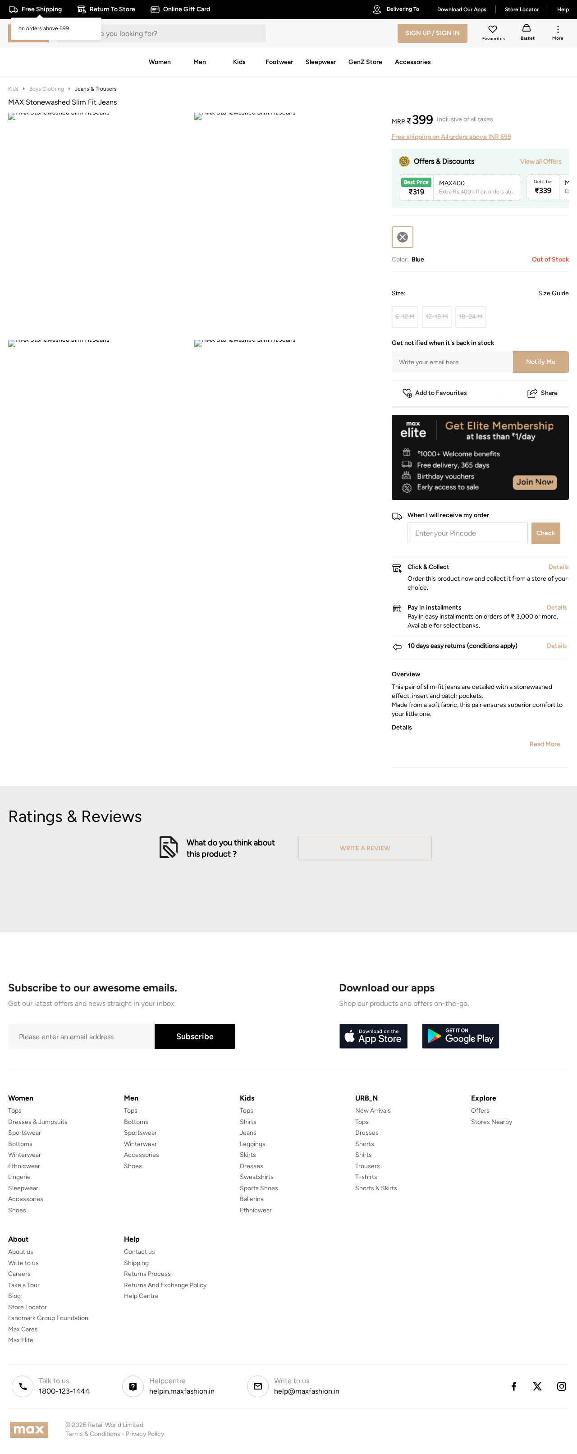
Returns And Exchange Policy (165, 1285)
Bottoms (20, 1144)
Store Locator (27, 1307)
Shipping (136, 1263)
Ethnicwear (24, 1166)
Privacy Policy (145, 1434)
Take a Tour (24, 1285)
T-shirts (366, 1177)
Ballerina (252, 1199)
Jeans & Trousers (96, 89)
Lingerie (19, 1177)
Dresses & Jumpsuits (38, 1122)
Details (545, 485)
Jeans (248, 1133)
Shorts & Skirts (376, 1188)
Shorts (364, 1144)
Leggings (253, 1144)
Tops (15, 1111)
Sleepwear (23, 1188)
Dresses (251, 1166)
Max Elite (20, 1340)
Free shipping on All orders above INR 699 (451, 137)
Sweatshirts (257, 1177)
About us (20, 1252)
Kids (13, 89)
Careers (19, 1274)
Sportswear (24, 1133)
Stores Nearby (491, 1122)
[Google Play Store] (460, 1036)
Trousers (367, 1166)
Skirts (248, 1155)
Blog (14, 1296)
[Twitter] (538, 1386)
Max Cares (23, 1329)
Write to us (23, 1263)
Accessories (25, 1199)
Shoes (17, 1210)
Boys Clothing (46, 89)
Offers (480, 1111)
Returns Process (147, 1274)
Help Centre (141, 1296)
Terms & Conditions (92, 1434)
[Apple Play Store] (373, 1036)
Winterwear (24, 1155)
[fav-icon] (493, 30)
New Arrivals (373, 1111)
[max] (31, 1430)
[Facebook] (513, 1386)
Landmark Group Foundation (48, 1318)
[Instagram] (562, 1386)
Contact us (139, 1252)
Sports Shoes (259, 1188)
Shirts (248, 1122)
